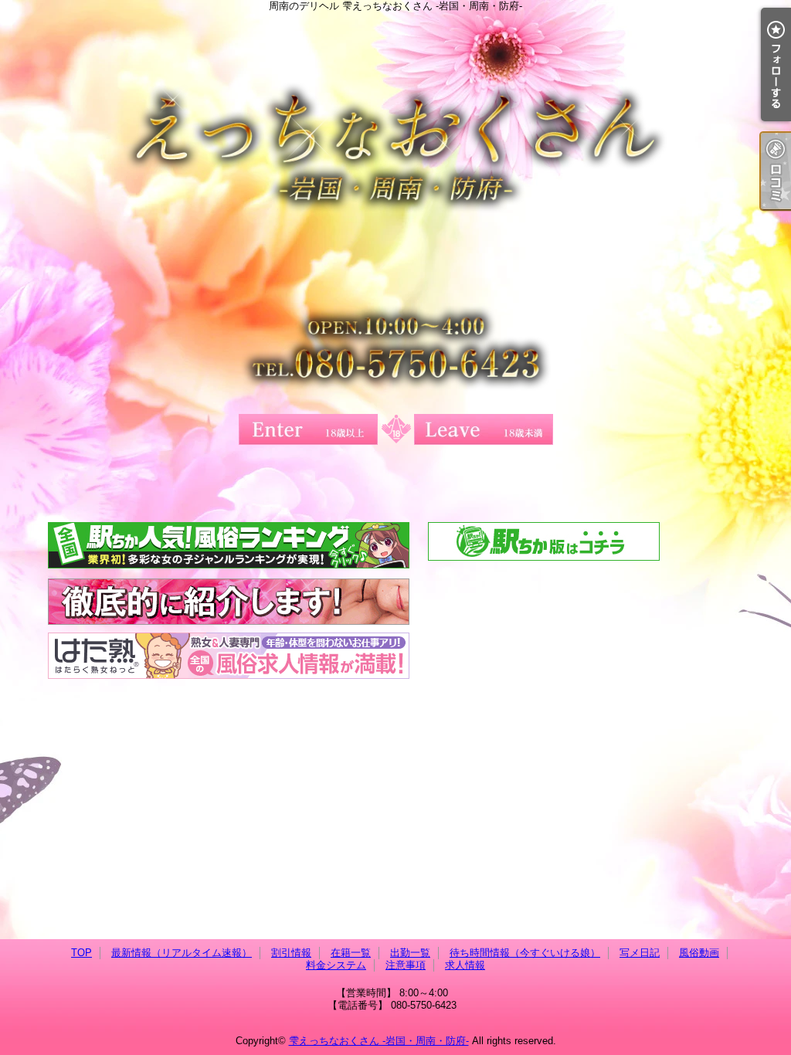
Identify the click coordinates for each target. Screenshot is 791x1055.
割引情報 (291, 952)
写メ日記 (640, 952)
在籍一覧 (351, 952)
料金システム (336, 965)
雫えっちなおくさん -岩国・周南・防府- (379, 1041)
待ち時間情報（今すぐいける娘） (525, 952)
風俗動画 (699, 952)
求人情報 (465, 965)
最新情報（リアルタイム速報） (181, 952)
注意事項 (405, 965)
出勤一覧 (410, 952)
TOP (81, 952)
